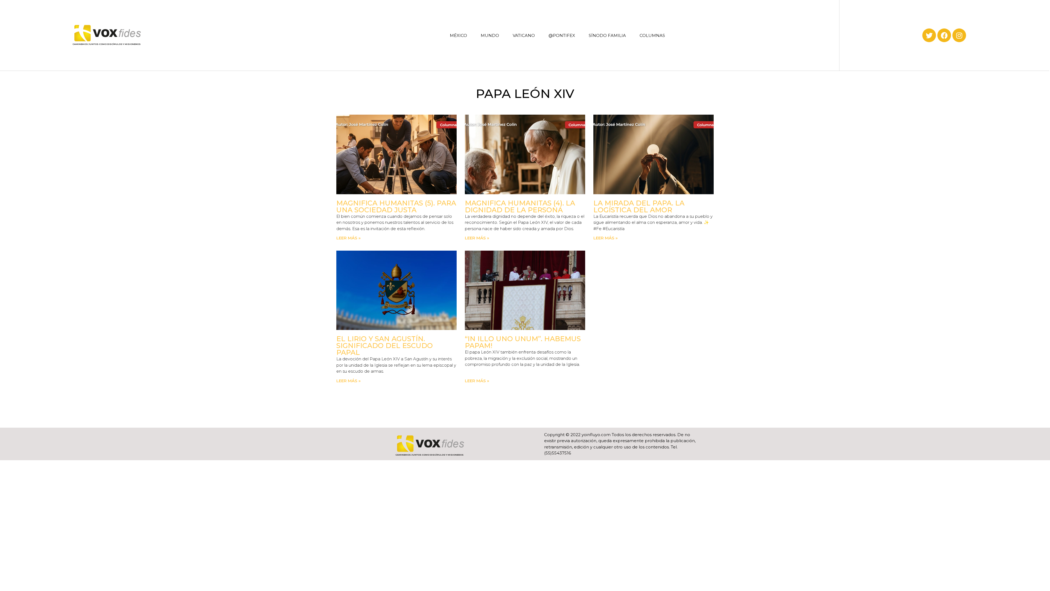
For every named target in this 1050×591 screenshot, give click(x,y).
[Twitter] (929, 35)
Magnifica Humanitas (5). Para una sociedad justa (396, 206)
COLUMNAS (652, 35)
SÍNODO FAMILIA (607, 35)
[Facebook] (944, 35)
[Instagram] (959, 35)
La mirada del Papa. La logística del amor (638, 206)
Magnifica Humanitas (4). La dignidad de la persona (520, 206)
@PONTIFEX (562, 35)
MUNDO (490, 35)
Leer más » (348, 238)
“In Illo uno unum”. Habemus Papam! (523, 342)
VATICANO (524, 35)
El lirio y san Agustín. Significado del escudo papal (384, 346)
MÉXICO (458, 35)
